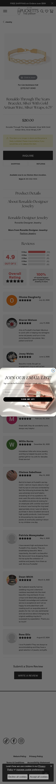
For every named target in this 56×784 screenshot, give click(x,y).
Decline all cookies (17, 777)
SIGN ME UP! (28, 399)
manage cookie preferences (30, 769)
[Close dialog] (53, 370)
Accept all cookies (39, 777)
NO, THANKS (28, 406)
